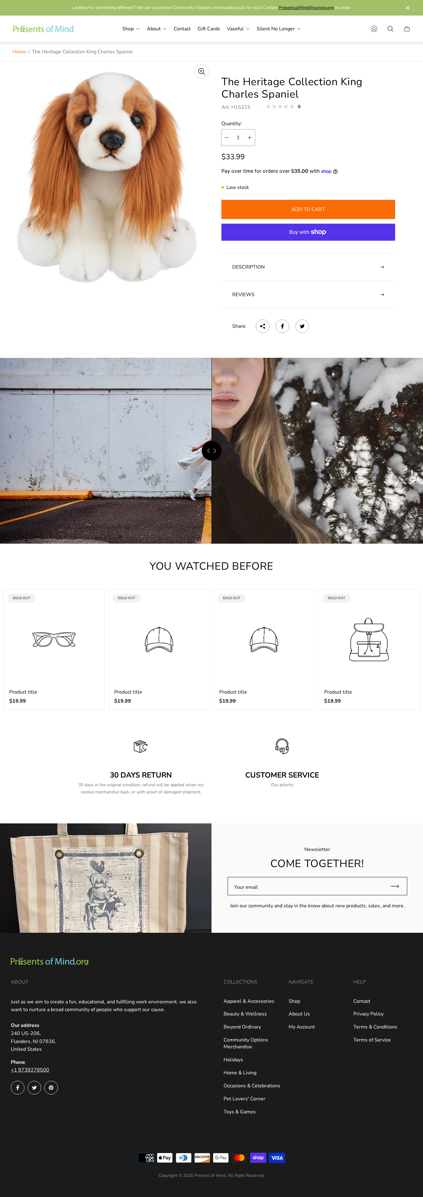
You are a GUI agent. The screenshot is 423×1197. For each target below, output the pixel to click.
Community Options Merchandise (246, 1043)
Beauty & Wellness (245, 1014)
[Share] (262, 326)
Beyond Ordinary (242, 1027)
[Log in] (374, 29)
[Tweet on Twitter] (302, 326)
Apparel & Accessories (249, 1001)
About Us (299, 1014)
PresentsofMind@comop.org (306, 8)
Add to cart (308, 209)
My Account (302, 1027)
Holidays (233, 1059)
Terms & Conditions (375, 1027)
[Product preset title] (54, 639)
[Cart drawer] (407, 29)
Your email (246, 887)
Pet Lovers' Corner (244, 1098)
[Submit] (398, 886)
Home (19, 51)
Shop (294, 1001)
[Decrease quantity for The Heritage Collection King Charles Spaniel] (226, 137)
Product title (23, 692)
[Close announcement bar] (407, 8)
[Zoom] (201, 71)
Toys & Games (240, 1111)
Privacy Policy (368, 1014)
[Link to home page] (49, 962)
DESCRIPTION (248, 267)
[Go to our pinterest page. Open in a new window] (51, 1087)
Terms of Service (372, 1040)
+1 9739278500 (30, 1070)
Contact (361, 1001)
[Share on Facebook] (282, 326)
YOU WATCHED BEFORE (211, 566)
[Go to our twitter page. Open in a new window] (34, 1087)
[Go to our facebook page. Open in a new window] (17, 1087)
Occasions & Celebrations (252, 1085)
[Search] (390, 29)
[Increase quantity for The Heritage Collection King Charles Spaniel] (249, 137)
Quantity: (231, 123)
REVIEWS (243, 294)
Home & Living (240, 1072)
